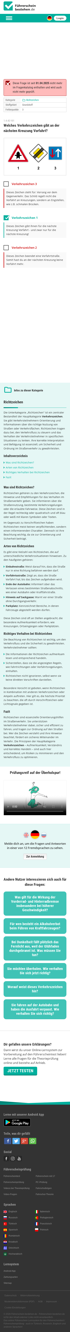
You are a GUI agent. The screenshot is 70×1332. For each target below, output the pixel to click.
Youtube (19, 1158)
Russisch (13, 1217)
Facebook (6, 1158)
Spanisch (13, 1229)
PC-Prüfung (41, 1182)
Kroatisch (13, 1242)
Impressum (51, 1301)
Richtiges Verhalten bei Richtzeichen (28, 472)
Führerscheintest (12, 1176)
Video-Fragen (10, 1194)
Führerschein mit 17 (45, 1176)
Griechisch (14, 1248)
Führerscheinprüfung (14, 1182)
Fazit (8, 477)
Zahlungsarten (11, 1277)
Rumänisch (14, 1236)
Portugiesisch (46, 1217)
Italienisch (45, 1211)
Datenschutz (10, 1295)
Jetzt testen (20, 1070)
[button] (7, 1141)
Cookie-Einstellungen (15, 1307)
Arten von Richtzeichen (20, 467)
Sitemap (8, 1283)
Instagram (12, 1158)
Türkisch (13, 1223)
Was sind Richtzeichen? (20, 462)
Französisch (46, 1223)
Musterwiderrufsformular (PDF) (19, 1301)
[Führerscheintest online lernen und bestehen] (19, 6)
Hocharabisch (15, 1254)
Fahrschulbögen (44, 1188)
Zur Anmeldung (35, 856)
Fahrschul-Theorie (45, 1194)
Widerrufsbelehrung (30, 1295)
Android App (10, 1271)
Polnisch (44, 1229)
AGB (40, 1301)
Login (60, 18)
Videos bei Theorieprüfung (17, 1188)
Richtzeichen (32, 100)
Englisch (13, 1211)
